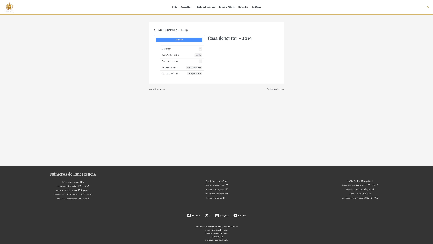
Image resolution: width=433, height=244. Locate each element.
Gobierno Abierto (227, 7)
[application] (191, 7)
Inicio (174, 7)
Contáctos (256, 7)
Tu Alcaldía (185, 7)
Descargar (179, 40)
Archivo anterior (157, 89)
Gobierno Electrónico (206, 7)
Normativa (243, 7)
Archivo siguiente (275, 89)
